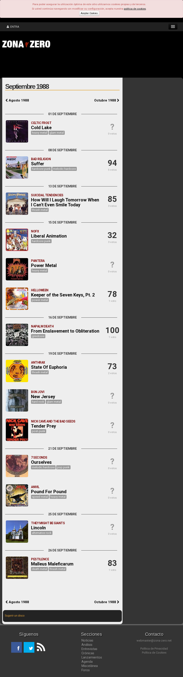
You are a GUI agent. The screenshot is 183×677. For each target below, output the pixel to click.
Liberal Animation (49, 236)
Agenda (87, 661)
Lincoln (38, 527)
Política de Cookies (154, 652)
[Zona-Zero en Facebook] (16, 647)
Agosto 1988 (18, 100)
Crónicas (87, 653)
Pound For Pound (49, 491)
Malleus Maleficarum (52, 563)
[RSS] (39, 647)
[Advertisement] (69, 64)
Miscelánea (89, 666)
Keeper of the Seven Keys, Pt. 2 (63, 294)
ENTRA (14, 26)
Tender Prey (43, 426)
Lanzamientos (91, 657)
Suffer (37, 163)
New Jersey (43, 396)
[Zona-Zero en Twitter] (29, 647)
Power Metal (44, 265)
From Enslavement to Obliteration (65, 331)
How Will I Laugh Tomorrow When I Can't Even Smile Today (65, 202)
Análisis (86, 644)
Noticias (87, 640)
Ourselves (41, 462)
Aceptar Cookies (89, 13)
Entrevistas (89, 649)
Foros (85, 670)
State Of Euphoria (49, 367)
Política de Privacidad (154, 648)
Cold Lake (41, 127)
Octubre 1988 (105, 100)
